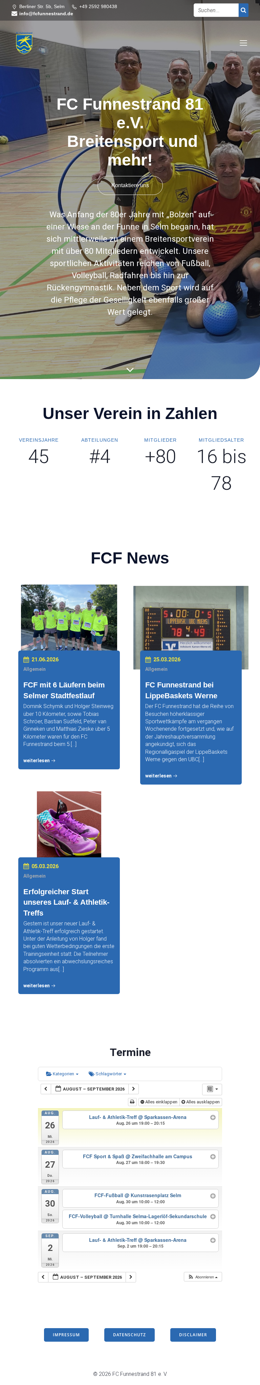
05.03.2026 (45, 866)
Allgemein (34, 669)
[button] (202, 1276)
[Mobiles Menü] (243, 43)
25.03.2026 (166, 659)
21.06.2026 (45, 659)
